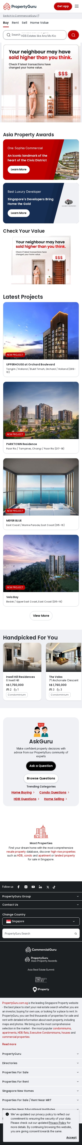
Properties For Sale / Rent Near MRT (26, 1100)
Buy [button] (6, 22)
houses (66, 1032)
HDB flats (23, 1032)
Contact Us (10, 905)
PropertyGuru (11, 1054)
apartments (9, 1032)
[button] (41, 615)
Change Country (13, 914)
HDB (20, 855)
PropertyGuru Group (16, 896)
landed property (65, 855)
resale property (16, 851)
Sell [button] (24, 22)
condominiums (62, 1028)
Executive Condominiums (45, 1032)
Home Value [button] (39, 22)
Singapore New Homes (18, 1091)
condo (28, 855)
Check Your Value (41, 260)
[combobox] (38, 35)
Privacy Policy (57, 1122)
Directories (9, 1063)
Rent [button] (15, 22)
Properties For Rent (15, 1082)
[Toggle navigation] (76, 6)
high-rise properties (63, 851)
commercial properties (16, 1036)
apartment (44, 855)
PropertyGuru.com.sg (15, 1003)
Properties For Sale (15, 1072)
